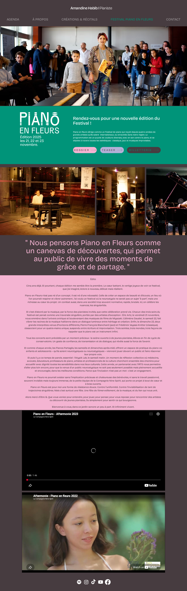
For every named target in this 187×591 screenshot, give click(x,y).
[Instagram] (86, 582)
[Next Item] (181, 201)
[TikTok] (93, 582)
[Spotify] (79, 582)
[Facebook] (108, 582)
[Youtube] (100, 582)
